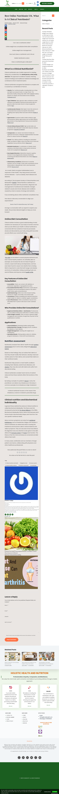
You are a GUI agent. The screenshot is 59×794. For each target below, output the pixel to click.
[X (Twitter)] (22, 28)
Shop (25, 9)
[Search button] (23, 3)
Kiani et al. (28, 143)
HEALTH (36, 9)
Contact (42, 9)
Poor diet (7, 257)
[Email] (22, 39)
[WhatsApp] (22, 37)
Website (6, 616)
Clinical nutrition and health (11, 463)
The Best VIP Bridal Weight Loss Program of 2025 (47, 33)
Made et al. (24, 150)
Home (16, 9)
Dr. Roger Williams (25, 410)
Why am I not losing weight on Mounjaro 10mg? (47, 54)
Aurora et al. (15, 167)
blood (26, 381)
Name (6, 605)
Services (30, 9)
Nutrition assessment (15, 341)
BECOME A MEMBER (47, 3)
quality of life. (29, 272)
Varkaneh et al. (11, 97)
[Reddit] (22, 34)
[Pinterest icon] (12, 514)
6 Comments (48, 665)
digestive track (23, 463)
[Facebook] (38, 2)
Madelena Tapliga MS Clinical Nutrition (10, 512)
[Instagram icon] (10, 514)
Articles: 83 (7, 516)
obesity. (7, 367)
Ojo (12, 105)
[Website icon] (8, 514)
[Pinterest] (22, 30)
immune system (16, 433)
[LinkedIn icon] (5, 514)
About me (21, 9)
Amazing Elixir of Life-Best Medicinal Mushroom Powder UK (46, 663)
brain (25, 433)
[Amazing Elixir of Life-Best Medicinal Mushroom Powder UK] (46, 656)
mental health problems (11, 465)
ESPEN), (15, 182)
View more (11, 793)
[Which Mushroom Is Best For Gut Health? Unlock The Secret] (29, 656)
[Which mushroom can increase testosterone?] (12, 656)
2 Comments (31, 665)
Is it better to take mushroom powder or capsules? (48, 83)
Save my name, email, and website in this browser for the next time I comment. (20, 635)
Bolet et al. (10, 122)
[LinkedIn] (38, 5)
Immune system (33, 463)
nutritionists (33, 465)
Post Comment (11, 639)
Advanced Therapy (23, 22)
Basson (25, 136)
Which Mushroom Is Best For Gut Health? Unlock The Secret (29, 663)
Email (6, 611)
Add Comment (8, 622)
